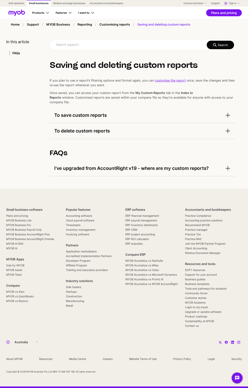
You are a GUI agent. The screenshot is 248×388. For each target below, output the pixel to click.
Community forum (196, 293)
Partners (72, 245)
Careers (108, 358)
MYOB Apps (15, 259)
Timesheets (73, 225)
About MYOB (14, 358)
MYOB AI (11, 248)
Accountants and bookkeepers (208, 210)
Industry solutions (79, 281)
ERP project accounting (140, 234)
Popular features (78, 210)
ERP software (135, 210)
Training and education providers (87, 270)
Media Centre (77, 358)
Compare (13, 285)
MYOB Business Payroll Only (24, 229)
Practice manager (196, 229)
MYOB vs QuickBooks (20, 296)
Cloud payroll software (80, 220)
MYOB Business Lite (18, 220)
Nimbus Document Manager (202, 253)
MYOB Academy (195, 302)
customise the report (170, 80)
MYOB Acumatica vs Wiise (141, 265)
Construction (74, 296)
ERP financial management (142, 215)
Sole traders (73, 287)
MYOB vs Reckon (17, 301)
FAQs (16, 53)
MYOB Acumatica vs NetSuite (144, 260)
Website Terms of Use (143, 358)
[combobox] (143, 44)
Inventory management (80, 229)
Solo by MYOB (15, 265)
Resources (45, 358)
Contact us (192, 325)
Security (236, 358)
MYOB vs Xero (15, 291)
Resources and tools (200, 264)
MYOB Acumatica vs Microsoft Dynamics (151, 274)
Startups (71, 291)
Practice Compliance (198, 215)
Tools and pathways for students (205, 288)
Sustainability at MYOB (199, 321)
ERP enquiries (134, 243)
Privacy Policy (182, 358)
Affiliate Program (76, 265)
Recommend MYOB (197, 225)
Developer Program (78, 260)
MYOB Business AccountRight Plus (28, 234)
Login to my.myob (196, 307)
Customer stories (195, 297)
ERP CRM (131, 229)
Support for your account (201, 274)
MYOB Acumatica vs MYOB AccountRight (151, 284)
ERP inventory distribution (141, 225)
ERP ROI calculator (137, 239)
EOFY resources (195, 270)
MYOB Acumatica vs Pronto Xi (144, 279)
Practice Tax (193, 234)
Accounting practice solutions (203, 220)
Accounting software (79, 215)
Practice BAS (193, 239)
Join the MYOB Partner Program (205, 243)
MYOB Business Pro (18, 225)
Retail (69, 305)
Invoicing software (77, 234)
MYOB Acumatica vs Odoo (142, 270)
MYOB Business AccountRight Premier (30, 239)
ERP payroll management (141, 220)
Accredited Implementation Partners (89, 256)
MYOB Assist (14, 270)
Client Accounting (196, 248)
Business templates (197, 284)
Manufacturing (75, 301)
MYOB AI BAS (14, 243)
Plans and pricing (17, 215)
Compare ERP (135, 254)
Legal (211, 358)
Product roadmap (196, 316)
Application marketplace (81, 251)
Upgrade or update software (203, 311)
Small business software (24, 210)
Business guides (195, 279)
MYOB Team (14, 274)
